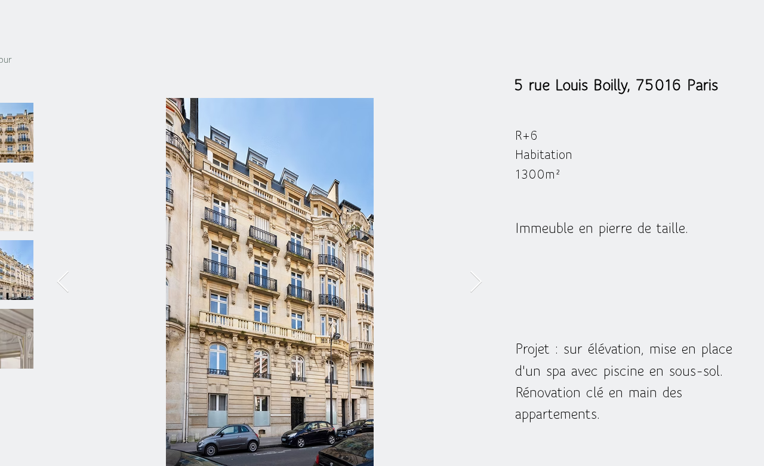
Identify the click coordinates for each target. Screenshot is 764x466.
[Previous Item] (63, 282)
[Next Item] (476, 282)
